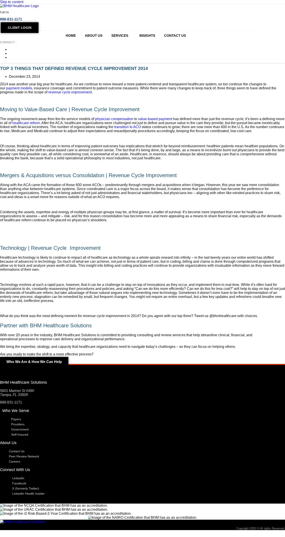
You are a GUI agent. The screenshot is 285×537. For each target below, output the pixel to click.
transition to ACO (128, 127)
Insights (147, 35)
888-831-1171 (11, 19)
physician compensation (114, 119)
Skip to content (11, 2)
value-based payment (155, 119)
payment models (19, 88)
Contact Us (175, 35)
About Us (93, 35)
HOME (71, 35)
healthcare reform (26, 123)
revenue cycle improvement (70, 92)
